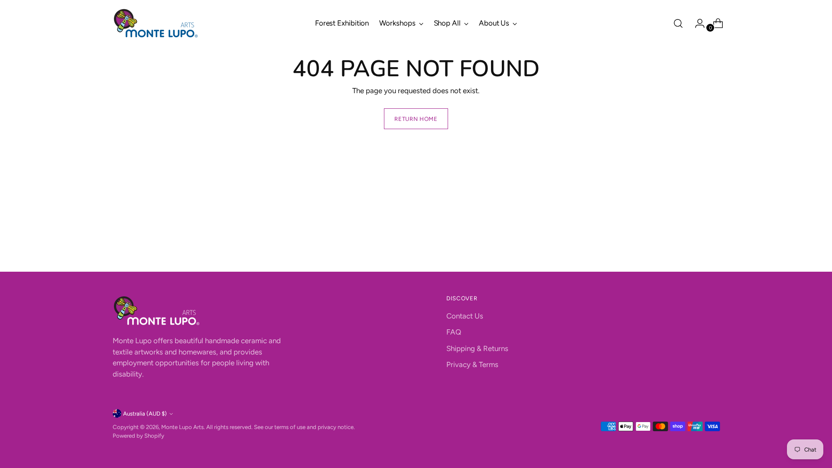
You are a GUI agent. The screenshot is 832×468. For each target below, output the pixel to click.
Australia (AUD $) (145, 413)
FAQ (453, 332)
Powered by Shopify (138, 435)
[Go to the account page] (696, 23)
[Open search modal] (678, 23)
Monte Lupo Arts (182, 426)
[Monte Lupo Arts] (156, 23)
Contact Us (464, 316)
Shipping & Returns (477, 348)
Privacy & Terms (472, 364)
